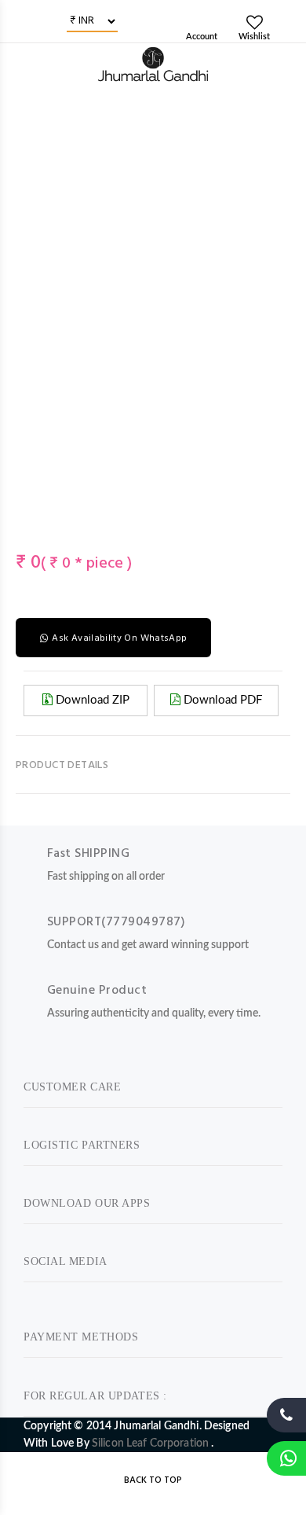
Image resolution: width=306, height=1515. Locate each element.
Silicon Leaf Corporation (152, 1443)
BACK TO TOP (153, 1480)
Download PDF (221, 700)
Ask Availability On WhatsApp (119, 638)
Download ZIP (91, 700)
